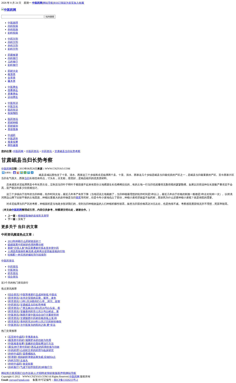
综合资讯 (13, 276)
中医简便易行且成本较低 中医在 (38, 294)
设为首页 (68, 2)
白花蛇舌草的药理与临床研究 (37, 350)
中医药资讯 (32, 151)
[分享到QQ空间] (21, 172)
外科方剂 (13, 45)
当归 (27, 178)
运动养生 (13, 97)
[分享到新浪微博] (18, 172)
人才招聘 (39, 373)
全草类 (11, 77)
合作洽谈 (28, 373)
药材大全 (13, 71)
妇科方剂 (13, 49)
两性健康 (13, 145)
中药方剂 (13, 38)
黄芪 (78, 197)
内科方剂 (13, 42)
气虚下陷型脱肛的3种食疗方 (36, 367)
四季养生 (13, 90)
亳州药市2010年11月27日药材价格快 (40, 321)
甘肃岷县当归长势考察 (67, 151)
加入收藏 (79, 2)
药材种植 (13, 122)
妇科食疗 (13, 65)
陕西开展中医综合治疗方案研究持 (39, 314)
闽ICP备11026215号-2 (66, 380)
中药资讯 (47, 151)
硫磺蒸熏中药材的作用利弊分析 (26, 244)
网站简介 (6, 373)
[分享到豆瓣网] (25, 172)
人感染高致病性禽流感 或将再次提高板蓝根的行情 (36, 251)
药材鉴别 (13, 126)
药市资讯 (13, 273)
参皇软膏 (28, 363)
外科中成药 (15, 353)
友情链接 (49, 373)
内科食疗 (13, 58)
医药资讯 (13, 119)
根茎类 (11, 74)
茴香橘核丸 (29, 353)
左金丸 (24, 360)
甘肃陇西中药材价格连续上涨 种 (38, 318)
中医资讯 (13, 270)
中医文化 (13, 106)
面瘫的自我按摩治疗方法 (39, 343)
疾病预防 (13, 113)
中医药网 (37, 2)
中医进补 (13, 138)
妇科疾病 (13, 32)
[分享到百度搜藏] (14, 172)
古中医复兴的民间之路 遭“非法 (37, 325)
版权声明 (60, 373)
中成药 (11, 135)
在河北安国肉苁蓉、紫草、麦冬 (38, 298)
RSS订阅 (58, 2)
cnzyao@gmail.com (19, 380)
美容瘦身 (13, 129)
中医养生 (13, 87)
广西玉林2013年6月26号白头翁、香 (40, 308)
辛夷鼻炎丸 (31, 336)
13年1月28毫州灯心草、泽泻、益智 (40, 301)
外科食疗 (14, 367)
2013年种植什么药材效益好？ (24, 241)
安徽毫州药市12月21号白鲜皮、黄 (39, 311)
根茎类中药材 (16, 340)
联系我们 (17, 373)
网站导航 (48, 2)
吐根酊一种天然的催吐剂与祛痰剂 (27, 254)
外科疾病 (13, 29)
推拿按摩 (13, 142)
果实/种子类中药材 (19, 347)
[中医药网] (8, 9)
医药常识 (13, 109)
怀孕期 (12, 357)
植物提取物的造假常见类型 (33, 215)
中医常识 (13, 103)
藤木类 (11, 81)
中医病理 (13, 22)
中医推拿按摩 (16, 343)
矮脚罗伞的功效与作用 (38, 340)
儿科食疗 (13, 61)
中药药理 (14, 350)
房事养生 (13, 93)
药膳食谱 (13, 54)
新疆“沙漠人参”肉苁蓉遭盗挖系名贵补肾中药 (33, 248)
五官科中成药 (16, 336)
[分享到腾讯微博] (28, 172)
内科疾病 (13, 26)
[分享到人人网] (32, 172)
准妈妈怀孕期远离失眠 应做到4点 (37, 357)
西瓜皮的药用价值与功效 (45, 347)
